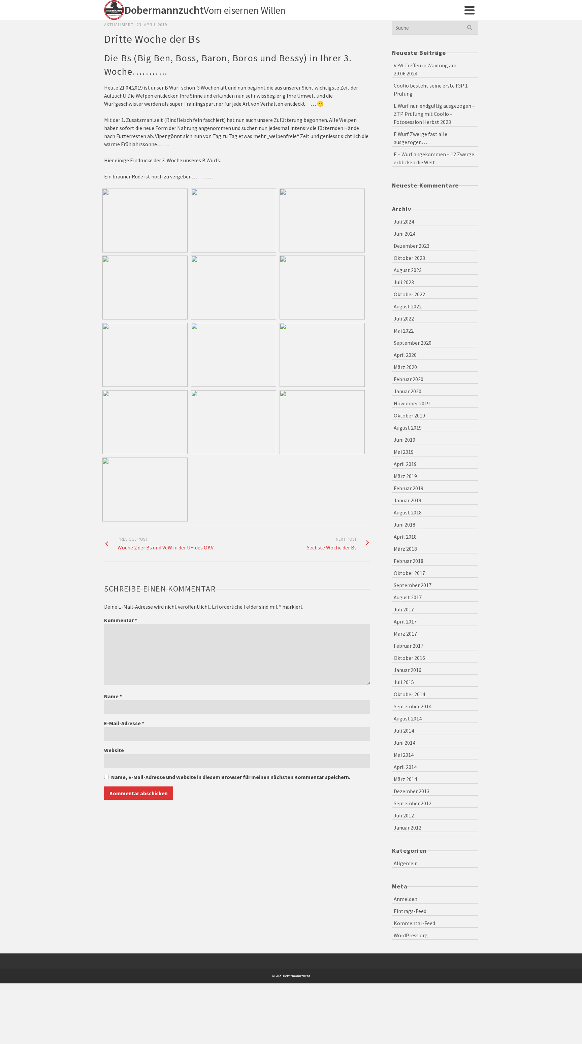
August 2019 (408, 427)
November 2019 (412, 403)
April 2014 (405, 767)
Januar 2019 (407, 500)
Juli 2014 (404, 730)
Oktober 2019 (409, 415)
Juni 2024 (404, 233)
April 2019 (405, 464)
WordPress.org (411, 935)
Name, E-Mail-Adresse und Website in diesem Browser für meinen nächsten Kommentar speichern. (230, 777)
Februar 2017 (408, 645)
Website (114, 750)
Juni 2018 (404, 524)
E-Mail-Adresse (124, 723)
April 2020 (405, 354)
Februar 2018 (408, 561)
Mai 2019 (404, 451)
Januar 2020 (407, 391)
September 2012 (412, 803)
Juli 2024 (404, 221)
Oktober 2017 (409, 573)
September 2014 (412, 706)
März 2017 (405, 633)
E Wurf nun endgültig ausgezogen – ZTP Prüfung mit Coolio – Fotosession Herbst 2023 (434, 113)
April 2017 (405, 621)
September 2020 (412, 342)
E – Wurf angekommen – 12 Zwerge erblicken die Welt (434, 158)
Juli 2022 (404, 318)
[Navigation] (469, 10)
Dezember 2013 (411, 791)
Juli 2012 (404, 815)
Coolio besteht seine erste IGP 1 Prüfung (431, 89)
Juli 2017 (404, 609)
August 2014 (408, 718)
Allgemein (406, 863)
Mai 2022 (404, 330)
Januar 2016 (407, 670)
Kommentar (120, 620)
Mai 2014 (404, 754)
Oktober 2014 (409, 694)
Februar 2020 (408, 379)
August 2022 (408, 306)
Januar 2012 (407, 827)
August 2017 (408, 597)
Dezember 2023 (411, 245)
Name (113, 696)
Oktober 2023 (409, 258)
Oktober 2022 (409, 294)
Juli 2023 (404, 282)
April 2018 (405, 536)
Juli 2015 (404, 682)
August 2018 (408, 512)
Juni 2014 (404, 742)
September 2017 (412, 585)
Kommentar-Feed (414, 923)
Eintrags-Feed (410, 911)
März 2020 (405, 367)
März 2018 (405, 548)
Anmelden (405, 899)
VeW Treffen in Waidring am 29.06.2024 (425, 69)
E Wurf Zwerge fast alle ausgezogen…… (420, 138)
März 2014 (405, 779)
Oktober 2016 (409, 657)
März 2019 (405, 476)
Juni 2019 (404, 439)
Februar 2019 (408, 488)
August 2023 (408, 270)
